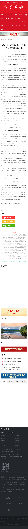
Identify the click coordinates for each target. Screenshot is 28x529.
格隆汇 (13, 477)
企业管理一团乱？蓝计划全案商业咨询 (12, 361)
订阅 (22, 2)
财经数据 (9, 482)
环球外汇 (3, 489)
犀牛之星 (22, 487)
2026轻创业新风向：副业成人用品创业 (12, 369)
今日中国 (14, 7)
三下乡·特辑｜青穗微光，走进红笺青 (12, 367)
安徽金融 (15, 484)
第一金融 (12, 487)
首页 (2, 15)
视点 (2, 25)
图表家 (7, 487)
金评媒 (2, 487)
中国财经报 (3, 477)
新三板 (17, 487)
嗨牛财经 (18, 489)
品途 (24, 484)
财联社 (9, 477)
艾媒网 (22, 489)
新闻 (9, 39)
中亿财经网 (21, 482)
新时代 (20, 14)
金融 (19, 18)
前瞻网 (2, 479)
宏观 (12, 18)
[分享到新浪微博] (8, 217)
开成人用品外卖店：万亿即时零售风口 (12, 358)
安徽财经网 (9, 484)
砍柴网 (8, 489)
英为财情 (13, 479)
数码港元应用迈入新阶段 (9, 364)
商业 (2, 18)
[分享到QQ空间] (8, 221)
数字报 (26, 2)
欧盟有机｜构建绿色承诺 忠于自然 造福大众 (12, 202)
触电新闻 (24, 479)
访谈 (20, 25)
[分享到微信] (8, 225)
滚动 (12, 14)
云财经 (20, 484)
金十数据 (3, 482)
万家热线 (3, 484)
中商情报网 (3, 491)
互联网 (6, 25)
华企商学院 (14, 482)
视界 (16, 14)
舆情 (2, 29)
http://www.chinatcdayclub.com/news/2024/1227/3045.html (14, 261)
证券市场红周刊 (20, 477)
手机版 (7, 2)
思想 (16, 25)
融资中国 (10, 491)
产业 (15, 18)
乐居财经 (19, 479)
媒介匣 (12, 489)
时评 (24, 25)
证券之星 (8, 479)
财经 (23, 381)
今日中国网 (3, 2)
